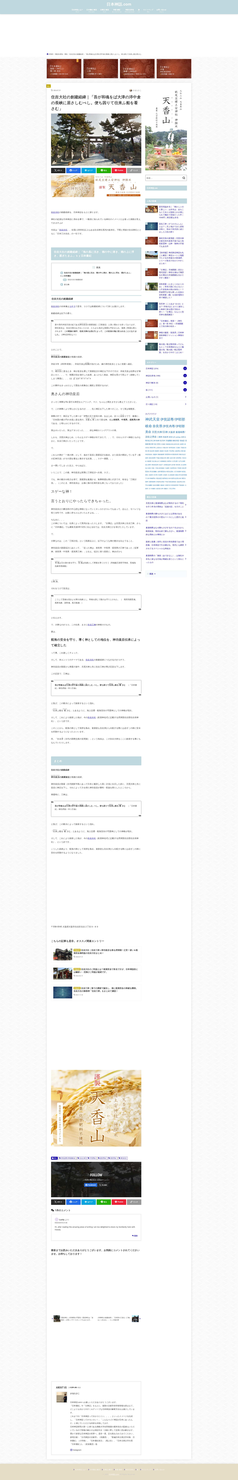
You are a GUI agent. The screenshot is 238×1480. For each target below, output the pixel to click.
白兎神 (165, 475)
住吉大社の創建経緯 (73, 279)
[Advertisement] (119, 34)
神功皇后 (123, 1158)
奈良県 (157, 426)
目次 (151, 574)
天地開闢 (168, 440)
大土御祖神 (171, 475)
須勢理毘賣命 (162, 471)
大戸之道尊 (181, 461)
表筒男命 (113, 1158)
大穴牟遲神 (177, 471)
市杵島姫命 (172, 447)
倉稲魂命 (161, 468)
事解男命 (153, 478)
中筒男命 (93, 1158)
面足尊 (152, 451)
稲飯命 (166, 488)
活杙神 (173, 465)
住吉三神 (92, 624)
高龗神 (155, 454)
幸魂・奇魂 (155, 468)
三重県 (160, 436)
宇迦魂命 (181, 485)
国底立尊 (178, 475)
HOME (51, 54)
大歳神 (167, 468)
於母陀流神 (167, 465)
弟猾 (167, 458)
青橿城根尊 (161, 454)
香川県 (147, 451)
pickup (178, 437)
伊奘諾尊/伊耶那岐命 (68, 1158)
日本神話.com (119, 4)
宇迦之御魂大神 (161, 458)
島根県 (165, 436)
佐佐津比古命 (181, 482)
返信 (136, 1235)
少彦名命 (159, 447)
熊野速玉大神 (166, 478)
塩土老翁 (148, 468)
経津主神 (176, 444)
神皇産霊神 (174, 485)
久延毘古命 (173, 468)
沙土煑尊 (183, 465)
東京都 (183, 451)
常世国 (179, 468)
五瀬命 (178, 447)
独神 (157, 440)
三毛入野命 (172, 488)
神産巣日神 (169, 444)
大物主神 (165, 447)
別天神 (162, 440)
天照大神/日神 (160, 432)
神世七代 (172, 437)
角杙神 (178, 465)
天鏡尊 (160, 475)
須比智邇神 (156, 485)
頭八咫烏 (157, 444)
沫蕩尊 (151, 475)
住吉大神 (82, 1158)
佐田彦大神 (159, 488)
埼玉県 (166, 451)
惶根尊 (157, 451)
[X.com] (103, 1185)
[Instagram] (75, 1450)
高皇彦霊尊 (152, 458)
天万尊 (155, 475)
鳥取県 (149, 461)
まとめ (65, 284)
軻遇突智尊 (174, 454)
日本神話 (152, 368)
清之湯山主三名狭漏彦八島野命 (162, 461)
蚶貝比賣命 (170, 471)
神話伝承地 (59, 54)
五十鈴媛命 (152, 488)
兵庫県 (182, 444)
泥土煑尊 (148, 465)
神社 (66, 54)
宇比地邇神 (148, 485)
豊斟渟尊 (153, 447)
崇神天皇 (168, 485)
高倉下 (161, 465)
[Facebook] (90, 1185)
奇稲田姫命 (148, 454)
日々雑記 (151, 404)
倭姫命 (162, 485)
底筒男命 (103, 1158)
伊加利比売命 (160, 482)
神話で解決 (152, 382)
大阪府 (171, 432)
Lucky (62, 1219)
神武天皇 (152, 418)
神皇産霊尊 (155, 465)
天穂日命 (183, 447)
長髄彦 (182, 440)
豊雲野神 (168, 454)
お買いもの (152, 397)
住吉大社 (55, 212)
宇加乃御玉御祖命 (170, 482)
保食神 (162, 451)
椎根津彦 (176, 440)
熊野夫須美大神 (176, 478)
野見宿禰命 (153, 471)
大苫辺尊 (175, 461)
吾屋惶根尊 (152, 482)
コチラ (72, 306)
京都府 (163, 444)
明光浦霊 (159, 478)
